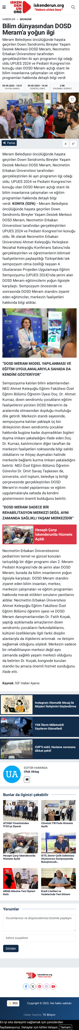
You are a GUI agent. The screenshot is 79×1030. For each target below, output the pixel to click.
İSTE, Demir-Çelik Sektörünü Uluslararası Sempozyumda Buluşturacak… (57, 858)
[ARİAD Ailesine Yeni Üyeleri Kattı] (20, 878)
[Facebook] (26, 986)
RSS (15, 1003)
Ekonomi (25, 19)
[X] (33, 986)
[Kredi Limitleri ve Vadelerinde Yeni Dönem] (58, 878)
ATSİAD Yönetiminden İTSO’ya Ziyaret (16, 825)
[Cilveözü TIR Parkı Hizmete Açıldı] (58, 810)
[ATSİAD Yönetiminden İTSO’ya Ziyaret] (20, 810)
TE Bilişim (49, 1014)
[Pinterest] (40, 986)
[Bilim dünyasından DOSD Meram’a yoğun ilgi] (39, 116)
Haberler (8, 19)
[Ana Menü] (4, 7)
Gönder (11, 948)
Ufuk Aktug (31, 771)
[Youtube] (53, 986)
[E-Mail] (27, 780)
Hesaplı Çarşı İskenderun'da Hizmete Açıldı (19, 857)
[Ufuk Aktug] (12, 774)
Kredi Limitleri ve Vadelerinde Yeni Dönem (55, 893)
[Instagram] (46, 986)
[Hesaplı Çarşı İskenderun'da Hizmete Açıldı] (20, 843)
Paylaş (11, 143)
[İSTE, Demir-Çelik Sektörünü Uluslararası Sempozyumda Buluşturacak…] (58, 843)
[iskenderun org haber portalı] (37, 7)
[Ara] (73, 7)
